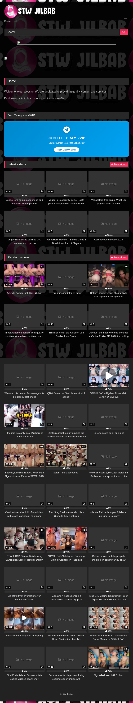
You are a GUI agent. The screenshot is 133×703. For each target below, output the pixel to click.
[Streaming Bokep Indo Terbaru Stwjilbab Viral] (66, 11)
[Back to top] (122, 692)
